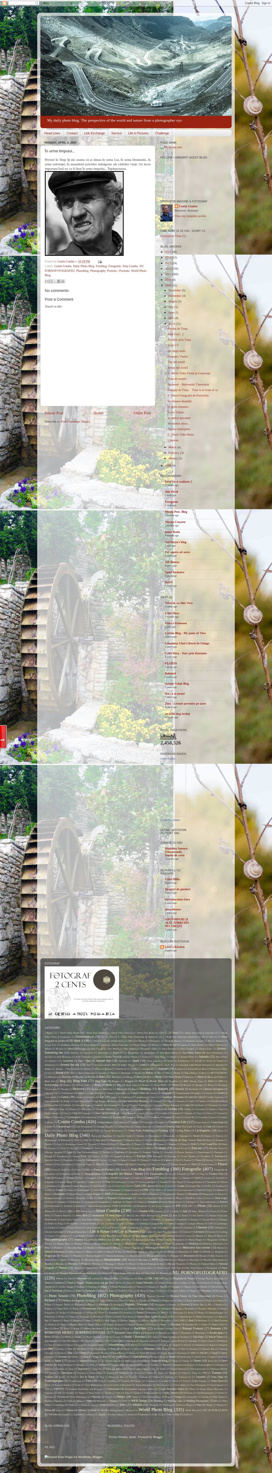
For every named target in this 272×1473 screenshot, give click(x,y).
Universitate (114, 1389)
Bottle (109, 1084)
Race (173, 1316)
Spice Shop (159, 1356)
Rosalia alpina (217, 1332)
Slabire (82, 1352)
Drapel (138, 1144)
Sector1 (187, 1345)
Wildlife (137, 1404)
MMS (196, 1251)
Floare (163, 1164)
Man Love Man (123, 1239)
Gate (108, 1181)
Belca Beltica (191, 1073)
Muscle (48, 1264)
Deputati (184, 1136)
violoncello (191, 1397)
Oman (190, 1278)
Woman (70, 1410)
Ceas (124, 1105)
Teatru (163, 1369)
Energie (48, 1156)
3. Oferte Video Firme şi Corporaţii (189, 373)
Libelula (188, 1227)
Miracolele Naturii (136, 1251)
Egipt (69, 1152)
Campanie (167, 1093)
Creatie (160, 1122)
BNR (221, 1081)
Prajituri (48, 1308)
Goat (161, 1186)
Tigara (161, 1373)
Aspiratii (219, 1065)
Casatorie (157, 1101)
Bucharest (78, 1088)
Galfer (137, 1178)
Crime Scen (201, 1122)
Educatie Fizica (216, 1148)
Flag (131, 1164)
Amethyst (88, 1052)
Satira (69, 1345)
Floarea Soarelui (179, 1164)
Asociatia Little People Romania (195, 1065)
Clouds (112, 1113)
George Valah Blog (177, 683)
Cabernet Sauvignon (213, 1089)
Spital (47, 1360)
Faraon (144, 1160)
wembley (59, 1405)
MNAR (206, 1251)
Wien (122, 1404)
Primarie (105, 1308)
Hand (47, 1194)
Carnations (140, 1097)
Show (174, 1349)
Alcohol (59, 1048)
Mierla (220, 1247)
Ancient (48, 1056)
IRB (70, 1211)
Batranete (125, 1073)
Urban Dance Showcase (212, 1389)
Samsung (130, 1341)
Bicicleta (66, 1076)
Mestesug (150, 1247)
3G (102, 1037)
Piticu (122, 1300)
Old (150, 1278)
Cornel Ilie (189, 1117)
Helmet (180, 1194)
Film (98, 1164)
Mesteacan (103, 1247)
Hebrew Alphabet (150, 1194)
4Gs (211, 1037)
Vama (81, 1393)
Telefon (52, 1373)
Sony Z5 (107, 1356)
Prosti (101, 1312)
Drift (193, 1144)
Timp (194, 1373)
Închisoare (75, 1202)
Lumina (170, 1235)
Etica (107, 1156)
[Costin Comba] (173, 815)
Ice (187, 1198)
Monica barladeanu (115, 1255)
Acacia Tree (50, 1045)
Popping (79, 1304)
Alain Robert (197, 1045)
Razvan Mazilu (149, 1320)
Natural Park (92, 1268)
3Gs (111, 1037)
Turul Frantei (163, 1385)
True (185, 1381)
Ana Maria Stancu (192, 1052)
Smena (132, 1353)
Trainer (156, 1377)
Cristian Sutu (123, 1126)
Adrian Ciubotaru (120, 1045)
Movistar (143, 1260)
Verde (221, 1393)
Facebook (91, 1160)
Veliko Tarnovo (170, 1392)
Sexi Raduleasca (98, 1349)
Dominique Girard (74, 1144)
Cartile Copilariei (215, 1097)
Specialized (140, 1356)
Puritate (97, 1316)
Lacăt (121, 1223)
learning (134, 1227)
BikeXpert (117, 1077)
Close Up (99, 1113)
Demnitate (154, 1136)
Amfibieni (103, 1052)
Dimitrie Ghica (133, 1140)
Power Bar (198, 1304)
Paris (69, 1290)
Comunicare (90, 1117)
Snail (214, 1352)
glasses (151, 1185)
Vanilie (108, 1393)
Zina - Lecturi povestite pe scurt (185, 703)
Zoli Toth (166, 1414)
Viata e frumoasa (176, 623)
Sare (50, 1345)
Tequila (80, 1373)
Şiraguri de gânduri (177, 889)
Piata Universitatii (202, 1296)
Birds (158, 1076)
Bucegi (64, 1089)
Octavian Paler (111, 1278)
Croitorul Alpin (173, 1126)
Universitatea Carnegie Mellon (139, 1389)
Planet (154, 1300)
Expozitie (68, 1160)
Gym (199, 1189)
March (173, 447)
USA (59, 1393)
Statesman (142, 1360)
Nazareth (118, 1268)
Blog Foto (80, 1081)
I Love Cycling (144, 1198)
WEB (124, 1401)
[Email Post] (99, 261)
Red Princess (221, 1320)
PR (209, 1304)
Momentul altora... (179, 423)
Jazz (128, 1215)
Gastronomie (95, 1182)
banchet (102, 1073)
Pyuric (109, 1316)
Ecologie (160, 1148)
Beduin (149, 1072)
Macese (199, 1236)
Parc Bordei (201, 1286)
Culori (48, 1130)
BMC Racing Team (193, 1081)
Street (197, 1360)
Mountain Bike (92, 1260)
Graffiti (48, 1190)
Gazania (164, 1182)
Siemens (194, 1349)
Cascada (180, 1101)
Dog (59, 1144)
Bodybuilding (51, 1084)
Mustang (109, 1264)
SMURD (204, 1353)
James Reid (81, 1215)
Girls (137, 1185)
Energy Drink (79, 1156)
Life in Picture (99, 1231)
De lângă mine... (178, 351)
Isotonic (159, 1211)
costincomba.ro (105, 1122)
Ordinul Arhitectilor (168, 1282)
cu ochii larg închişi (177, 713)
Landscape (222, 1223)
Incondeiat (90, 1202)
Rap (46, 1320)
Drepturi (173, 1144)
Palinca (140, 1286)
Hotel (100, 1198)
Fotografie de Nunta (70, 1174)
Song (95, 1356)
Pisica (112, 1300)
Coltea (48, 1117)
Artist (142, 1064)
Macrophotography (56, 1239)
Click (75, 1113)
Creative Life (177, 1122)
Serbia (61, 1349)
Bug (134, 1089)
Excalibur (205, 1156)
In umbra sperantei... (180, 418)
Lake (170, 1223)
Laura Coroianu (93, 1227)
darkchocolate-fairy (177, 899)
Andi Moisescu (64, 1056)
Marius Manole (101, 1243)
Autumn (163, 1068)
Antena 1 (53, 1061)
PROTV (165, 1312)
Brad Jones (131, 1085)
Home (98, 413)
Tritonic (138, 1381)
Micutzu (174, 1247)
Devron (220, 1136)
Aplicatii (123, 1061)
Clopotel (86, 1113)
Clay (66, 1113)
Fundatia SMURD (109, 1178)
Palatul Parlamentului (122, 1286)
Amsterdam (149, 1052)
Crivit (158, 1126)
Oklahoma (128, 1278)
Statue (154, 1360)
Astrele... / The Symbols (67, 1069)
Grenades (115, 1190)
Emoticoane (204, 1152)
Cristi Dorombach (84, 1126)
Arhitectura (50, 1065)
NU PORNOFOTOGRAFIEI (200, 1272)
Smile (142, 1353)
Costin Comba (66, 261)
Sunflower (142, 1365)
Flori (194, 1164)
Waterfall (100, 1401)
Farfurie (156, 1160)
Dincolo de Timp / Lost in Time (186, 1140)
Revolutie (176, 1324)
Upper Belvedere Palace (171, 1389)
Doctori (48, 1144)
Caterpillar (53, 1105)
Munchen (194, 1260)
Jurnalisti (134, 1219)
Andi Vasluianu (83, 1056)
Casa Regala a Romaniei (105, 1101)
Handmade (59, 1194)
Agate (184, 1045)
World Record (192, 1410)
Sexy (113, 1348)
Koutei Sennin (89, 1223)
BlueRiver (173, 1081)
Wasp (79, 1401)
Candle (220, 1093)
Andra (98, 1056)
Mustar (121, 1264)
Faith (114, 1160)
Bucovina (107, 1089)
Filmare (109, 1164)
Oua (194, 1282)
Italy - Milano (199, 1211)
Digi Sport (101, 1140)
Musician (96, 1264)
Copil (177, 1117)
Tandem (60, 1369)
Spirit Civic (200, 1356)
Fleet (153, 1164)
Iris (134, 1211)
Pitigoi (132, 1300)
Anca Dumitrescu (214, 1052)
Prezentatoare (89, 1308)
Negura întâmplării (179, 429)
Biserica (189, 1077)
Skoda (60, 1353)
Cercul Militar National (167, 1105)
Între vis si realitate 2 (178, 481)
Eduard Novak (180, 1148)
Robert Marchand (93, 1328)
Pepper (193, 1290)
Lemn (164, 1227)
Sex (70, 1348)
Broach (187, 1085)
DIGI (76, 1140)
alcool (71, 1048)
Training (169, 1377)
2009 (168, 285)
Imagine (62, 1202)
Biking (129, 1077)
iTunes (213, 1211)
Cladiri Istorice (52, 1113)
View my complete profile (190, 216)
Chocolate (86, 1109)
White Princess (107, 1404)
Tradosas (143, 1377)
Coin (199, 1113)
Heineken (168, 1194)
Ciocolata (200, 1109)
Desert (196, 1135)
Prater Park (62, 1308)
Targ (71, 1369)
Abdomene (154, 1041)
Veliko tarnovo (151, 1393)
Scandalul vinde (96, 1345)
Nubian (59, 1278)
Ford (87, 1169)
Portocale (104, 1304)
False (123, 1160)
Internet (223, 1201)
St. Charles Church (111, 1360)
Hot (92, 1198)
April (172, 323)
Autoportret (147, 1069)
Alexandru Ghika (148, 1048)
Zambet (65, 1414)
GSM (145, 1189)
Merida (90, 1247)
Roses (48, 1336)
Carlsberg (126, 1097)
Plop (180, 1300)
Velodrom (188, 1393)
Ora (120, 1282)
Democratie (169, 1136)
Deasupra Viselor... (179, 356)
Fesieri (220, 1160)
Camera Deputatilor (116, 1093)
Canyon (91, 1097)
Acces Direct (90, 1045)
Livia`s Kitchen (175, 947)
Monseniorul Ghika (156, 1255)
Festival (48, 1164)
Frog (202, 1174)
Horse (69, 1198)
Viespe (135, 1397)
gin (110, 1186)
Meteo (162, 1247)
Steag (164, 1360)
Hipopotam (208, 1194)
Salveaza (117, 1341)
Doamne (219, 1140)
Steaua (175, 1360)
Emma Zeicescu (185, 1152)
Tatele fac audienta (115, 1369)
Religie (152, 1324)
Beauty (138, 1073)
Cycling (163, 1130)
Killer (51, 1223)
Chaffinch (199, 1105)
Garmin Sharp (65, 1182)
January (173, 458)
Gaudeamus (120, 1182)
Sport (58, 1360)
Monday (65, 1255)
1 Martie (49, 1033)
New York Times (193, 1268)
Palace (104, 1286)
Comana (59, 1117)
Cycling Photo (182, 1130)
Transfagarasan (54, 1380)
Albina (48, 1048)
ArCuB (198, 1061)
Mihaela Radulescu (54, 1251)
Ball (72, 1073)
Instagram (153, 1201)
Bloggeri (129, 1081)
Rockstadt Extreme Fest (165, 1328)
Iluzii (50, 1202)
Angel (173, 1056)
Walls (70, 1401)
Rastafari (77, 1320)
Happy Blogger (93, 1194)
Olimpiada (178, 1278)
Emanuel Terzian (151, 1152)
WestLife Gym (88, 1405)
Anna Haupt (221, 1056)
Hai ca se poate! (175, 693)
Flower (222, 1164)
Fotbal (124, 1169)
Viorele (204, 1397)
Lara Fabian (75, 1227)
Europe (141, 1156)
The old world (176, 362)
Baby (224, 1069)
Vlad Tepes (218, 1397)
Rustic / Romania (135, 1336)
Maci (210, 1236)
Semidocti (200, 1345)
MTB (155, 1259)
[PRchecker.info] (171, 147)
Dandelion (107, 1136)
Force (78, 1169)
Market (116, 1243)
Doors (104, 1144)
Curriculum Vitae (170, 236)
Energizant (62, 1156)
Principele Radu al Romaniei (142, 1308)
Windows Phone (184, 1405)
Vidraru (108, 1397)
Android (146, 1056)
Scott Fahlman (149, 1345)
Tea (153, 1369)
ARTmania (155, 1065)
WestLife (73, 1405)
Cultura (59, 1130)
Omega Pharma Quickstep (211, 1278)
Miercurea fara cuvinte (196, 1247)
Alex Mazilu (113, 1048)
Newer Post (54, 413)
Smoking (181, 1353)
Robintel (170, 673)
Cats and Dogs (82, 1105)
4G (203, 1037)
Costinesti (121, 1122)
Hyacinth (112, 1198)
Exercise (219, 1156)
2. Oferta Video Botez (181, 434)
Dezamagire (50, 1140)
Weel (215, 1401)
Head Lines (52, 133)
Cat (212, 1101)
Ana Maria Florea (169, 1052)
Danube (140, 1136)
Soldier (75, 1356)
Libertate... (174, 440)
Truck (175, 1381)
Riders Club (218, 1324)
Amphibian (133, 1052)
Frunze (70, 1177)
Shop (164, 1349)
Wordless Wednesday (111, 1410)
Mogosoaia (50, 1255)
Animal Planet (187, 1056)
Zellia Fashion (116, 1414)
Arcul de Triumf (215, 1061)
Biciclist (79, 1076)
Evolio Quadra (188, 1156)
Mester (116, 1247)
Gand (162, 1178)
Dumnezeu (122, 1148)
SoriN (168, 582)
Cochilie (163, 1113)
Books (98, 1084)
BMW (211, 1081)
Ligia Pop (161, 1232)
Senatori (223, 1345)
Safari (155, 1337)
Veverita (61, 1396)
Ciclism (172, 1109)
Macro (220, 1236)
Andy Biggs (160, 1056)
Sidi (183, 1349)
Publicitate (50, 1316)
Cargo (114, 1097)
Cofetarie (188, 1113)
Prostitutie (114, 1312)
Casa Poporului (81, 1101)
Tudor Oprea (217, 1380)
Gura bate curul (185, 1190)
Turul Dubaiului (144, 1385)
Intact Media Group (171, 1202)
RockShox (140, 1328)
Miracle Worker (114, 1251)
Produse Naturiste (207, 1308)
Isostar (144, 1211)
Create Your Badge (170, 820)
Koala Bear (72, 1223)
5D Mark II (76, 1040)
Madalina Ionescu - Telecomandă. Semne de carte (177, 852)
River (56, 1328)
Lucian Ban (105, 1236)
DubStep (86, 1148)
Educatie (197, 1148)
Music (84, 1263)
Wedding (158, 1400)
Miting (170, 1251)
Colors (209, 1113)
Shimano (149, 1348)
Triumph (150, 1381)
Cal (55, 1093)
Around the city (69, 1064)
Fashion (168, 1160)
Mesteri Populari (132, 1247)
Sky (70, 1352)
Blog (62, 1081)
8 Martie (140, 1041)
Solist (85, 1356)
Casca (169, 1101)
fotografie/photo (93, 1173)
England (95, 1156)
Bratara (145, 1085)
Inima (141, 1202)
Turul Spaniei (217, 1385)
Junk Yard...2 (176, 334)
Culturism (73, 1130)
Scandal (80, 1345)
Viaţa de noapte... (178, 378)
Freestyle (181, 1174)
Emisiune (168, 1152)
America (75, 1052)
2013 (168, 263)
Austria (134, 1069)
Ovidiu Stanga (66, 1286)
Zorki (186, 1414)
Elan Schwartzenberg (87, 1152)
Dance (94, 1136)
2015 (168, 252)
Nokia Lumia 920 (122, 1273)
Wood (93, 1410)
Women (82, 1410)
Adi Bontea (172, 562)
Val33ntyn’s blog (175, 542)
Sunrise (154, 1365)
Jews (175, 1215)
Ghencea (52, 1186)
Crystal (188, 1126)
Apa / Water (84, 1060)
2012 (168, 268)
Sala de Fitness (216, 1336)
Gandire (174, 1178)
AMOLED (118, 1052)
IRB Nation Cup (84, 1211)
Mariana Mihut (81, 1243)
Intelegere (191, 1202)
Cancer (208, 1093)
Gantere (186, 1178)
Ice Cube (197, 1198)
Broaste (199, 1085)
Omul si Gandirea (54, 1282)
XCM (214, 1410)
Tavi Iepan (142, 1369)
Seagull (176, 1345)
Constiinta (154, 1117)
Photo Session (58, 1296)
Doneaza (92, 1144)
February (174, 452)
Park (78, 1290)
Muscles (60, 1264)
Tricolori (125, 1381)
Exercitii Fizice (52, 1160)
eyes (79, 1160)
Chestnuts (213, 1105)
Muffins (169, 1260)
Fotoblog (101, 266)
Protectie (127, 1312)
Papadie (163, 1286)
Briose (175, 1084)
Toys (131, 1377)
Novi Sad (150, 1273)
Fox (171, 1174)
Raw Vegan (110, 1320)
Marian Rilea (63, 1243)
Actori (104, 1045)
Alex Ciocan (97, 1048)
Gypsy (209, 1190)
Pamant (151, 1286)
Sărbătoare (222, 1341)
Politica (220, 1300)
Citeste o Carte (216, 1109)
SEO (50, 1348)
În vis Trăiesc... (177, 412)
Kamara (157, 1219)
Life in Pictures (138, 133)
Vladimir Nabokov (54, 1401)
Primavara (119, 1308)
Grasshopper (83, 1190)
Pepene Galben (178, 1290)
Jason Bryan (115, 1215)
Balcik (59, 1072)
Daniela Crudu (124, 1136)
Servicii (116, 133)
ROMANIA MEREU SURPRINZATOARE (75, 1332)
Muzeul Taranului (177, 1264)
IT (168, 1211)
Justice (146, 1219)
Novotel (164, 1273)
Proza (191, 1312)
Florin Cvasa (207, 1164)
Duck (97, 1148)
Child (224, 1105)
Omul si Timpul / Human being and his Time (90, 1282)
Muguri (181, 1260)
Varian (136, 1393)
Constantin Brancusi (135, 1117)
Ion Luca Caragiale (161, 1206)
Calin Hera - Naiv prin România (186, 653)
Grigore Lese (131, 1190)
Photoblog (82, 270)
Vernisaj (48, 1397)
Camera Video (138, 1093)
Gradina (220, 1186)
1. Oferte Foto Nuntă (94, 1033)
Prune (201, 1312)
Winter (48, 1410)
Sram (94, 1360)
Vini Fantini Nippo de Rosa (156, 1397)
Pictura (219, 1296)
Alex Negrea (130, 1048)
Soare (51, 1356)
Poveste (185, 1304)
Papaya (187, 1286)
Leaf (124, 1227)
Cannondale (50, 1097)
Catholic (67, 1105)
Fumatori (91, 1178)
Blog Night (101, 1081)
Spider (172, 1356)
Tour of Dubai (107, 1377)
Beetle (177, 1073)
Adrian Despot (140, 1045)
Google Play (194, 1186)
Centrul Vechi (137, 1105)
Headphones (121, 1194)
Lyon (188, 1236)
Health (134, 1194)
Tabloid (48, 1369)
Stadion (128, 1360)
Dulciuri (108, 1148)
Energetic (219, 1152)
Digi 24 (87, 1140)
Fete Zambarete (64, 1164)
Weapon (113, 1400)
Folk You (66, 1169)
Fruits (48, 1177)
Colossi (220, 1113)
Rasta (66, 1320)
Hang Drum (75, 1194)
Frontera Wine (216, 1173)
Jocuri (185, 1215)
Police (209, 1300)
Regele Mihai (77, 1324)
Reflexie (52, 1324)
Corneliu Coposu (207, 1117)
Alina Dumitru (169, 1048)
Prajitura (219, 1304)
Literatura (199, 1231)
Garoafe (80, 1182)
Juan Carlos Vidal (69, 1219)
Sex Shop (81, 1349)
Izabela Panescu (63, 1215)
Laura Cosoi (111, 1227)
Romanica (149, 1332)
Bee (159, 1073)
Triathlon (111, 1381)
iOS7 (190, 1206)
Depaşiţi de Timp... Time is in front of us (193, 390)
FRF (193, 1174)
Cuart (199, 1126)
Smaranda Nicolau (100, 1353)
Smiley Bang (167, 1353)
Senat (212, 1345)
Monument (189, 1255)
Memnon (58, 1247)
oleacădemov (173, 909)
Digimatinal (116, 1140)
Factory (103, 1160)
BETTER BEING (219, 1073)
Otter (184, 1282)
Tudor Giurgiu (199, 1381)
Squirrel (83, 1360)
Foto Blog (138, 1169)
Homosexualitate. (53, 1198)
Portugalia (160, 1304)
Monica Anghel (93, 1255)
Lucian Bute (121, 1236)
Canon (64, 1097)
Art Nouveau (100, 1065)
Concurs (117, 1117)
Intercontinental (207, 1202)
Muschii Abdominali (214, 1260)
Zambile (90, 1414)
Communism (73, 1117)
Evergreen (171, 501)
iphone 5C (218, 1206)
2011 (168, 274)
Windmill (153, 1405)
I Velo (159, 1198)
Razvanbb (166, 1320)
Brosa (210, 1085)
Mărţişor (157, 1243)
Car (102, 1097)
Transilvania (75, 1381)
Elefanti (106, 1152)
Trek (100, 1381)
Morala (202, 1255)
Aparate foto (103, 1060)
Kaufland (182, 1219)
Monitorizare (136, 1255)
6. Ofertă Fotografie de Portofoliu (188, 395)
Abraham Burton (172, 1041)
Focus (54, 1169)
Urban (192, 1389)
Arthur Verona (127, 1065)
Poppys (91, 1304)
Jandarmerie (98, 1215)
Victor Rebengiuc (77, 1397)
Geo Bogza (177, 1182)
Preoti (75, 1308)
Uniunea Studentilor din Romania (86, 1389)
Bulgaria (163, 1088)
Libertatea (219, 1227)
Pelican (162, 1290)
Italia (176, 1211)
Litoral (211, 1232)
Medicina (193, 1243)
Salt (107, 1341)
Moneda (77, 1255)
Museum (72, 1263)
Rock (126, 1328)
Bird (149, 1077)
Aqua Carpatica (154, 1061)
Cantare (79, 1097)
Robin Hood (113, 1328)
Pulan (62, 1316)
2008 (168, 465)
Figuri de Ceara (84, 1164)
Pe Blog (141, 1290)
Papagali (176, 1286)
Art (88, 1064)
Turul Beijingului (93, 1385)
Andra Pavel (111, 1056)
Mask (168, 1243)
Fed (178, 1160)
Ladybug (143, 1223)
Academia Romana (70, 1045)
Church (159, 1109)
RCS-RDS (180, 1320)
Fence (198, 1160)
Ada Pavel (171, 491)
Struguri (81, 1365)
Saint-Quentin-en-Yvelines (176, 1337)
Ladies (131, 1223)
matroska (180, 1243)
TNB (204, 1373)
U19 (47, 1389)
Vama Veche (94, 1393)
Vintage (178, 1396)
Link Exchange (94, 133)
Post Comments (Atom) (75, 421)
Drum (63, 1148)
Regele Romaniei (115, 1324)
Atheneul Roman (103, 1069)
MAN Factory (104, 1239)
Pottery (172, 1304)
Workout (130, 1410)
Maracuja (164, 1239)
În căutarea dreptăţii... (181, 401)
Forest (97, 1169)
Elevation (133, 1152)
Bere (204, 1073)
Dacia (220, 1130)
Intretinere (142, 1206)
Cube (209, 1126)
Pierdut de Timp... (179, 328)
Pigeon (92, 1300)
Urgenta (48, 1393)
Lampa (180, 1223)
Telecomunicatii (198, 1369)
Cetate (186, 1105)
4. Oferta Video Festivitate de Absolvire (138, 1037)
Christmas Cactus (142, 1109)
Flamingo (142, 1164)
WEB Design (139, 1400)
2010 (168, 279)
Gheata (224, 1182)
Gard (197, 1177)
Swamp (220, 1365)
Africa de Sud (169, 1044)
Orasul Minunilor (145, 1282)
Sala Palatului (51, 1341)
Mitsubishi (183, 1251)
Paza (130, 1290)
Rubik (68, 1337)
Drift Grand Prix (208, 1144)
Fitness (120, 1164)
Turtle (78, 1385)
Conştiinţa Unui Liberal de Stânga (187, 643)
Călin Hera (172, 613)
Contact (72, 133)
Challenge (162, 133)
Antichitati (68, 1060)
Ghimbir (65, 1186)
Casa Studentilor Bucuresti (135, 1101)
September (175, 295)
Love (92, 1236)
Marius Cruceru (175, 522)
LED (145, 1227)
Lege (154, 1227)
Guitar (170, 1190)
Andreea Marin (129, 1056)
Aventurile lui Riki (197, 1069)
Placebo (143, 1300)
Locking (223, 1232)
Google (180, 1185)
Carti (200, 1097)
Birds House (175, 1076)
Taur (130, 1369)
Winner (220, 1405)
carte (190, 1097)
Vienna (121, 1396)
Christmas (125, 1109)
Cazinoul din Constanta (105, 1105)
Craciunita (148, 1122)
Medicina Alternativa (213, 1243)
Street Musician (65, 1365)
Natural (77, 1268)
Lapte (62, 1227)
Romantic (186, 1332)
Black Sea (50, 1081)
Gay (132, 1182)
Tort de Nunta (87, 1376)
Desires (207, 1136)
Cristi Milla (172, 879)
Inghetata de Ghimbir (123, 1202)
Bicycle (91, 1076)
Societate (62, 1356)
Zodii (154, 1414)
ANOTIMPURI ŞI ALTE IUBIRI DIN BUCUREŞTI (177, 923)
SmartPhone (119, 1353)
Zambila (78, 1414)
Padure (80, 1286)
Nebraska (131, 1268)
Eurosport (158, 1156)
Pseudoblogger (216, 1312)
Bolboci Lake (83, 1085)
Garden (207, 1178)
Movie (131, 1260)
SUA (91, 1365)
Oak (70, 1278)
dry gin (74, 1148)
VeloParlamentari (205, 1393)
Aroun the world (178, 367)
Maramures (178, 1239)
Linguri (174, 1232)
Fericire (209, 1160)
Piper (102, 1300)
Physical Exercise (156, 1296)
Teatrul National (178, 1369)
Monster (175, 1255)
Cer (150, 1105)
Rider (205, 1324)
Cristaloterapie (63, 1126)
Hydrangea (126, 1198)
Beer (168, 1073)
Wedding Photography (197, 1400)
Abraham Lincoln (194, 1041)
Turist (47, 1385)
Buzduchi (193, 1089)
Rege (63, 1324)
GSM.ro (159, 1190)
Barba (114, 1073)
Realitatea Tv (204, 1320)
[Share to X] (55, 281)
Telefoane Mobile (218, 1369)
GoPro (208, 1186)
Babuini (214, 1069)
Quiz (164, 1316)
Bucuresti (122, 1089)
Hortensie (80, 1198)
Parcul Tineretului (53, 1290)
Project (63, 1312)
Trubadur (163, 1381)
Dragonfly (125, 1144)
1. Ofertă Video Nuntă (68, 1033)
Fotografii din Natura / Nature (124, 1173)
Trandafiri (201, 1376)
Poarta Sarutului (194, 1300)
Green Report (100, 1190)
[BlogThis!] (51, 281)
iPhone (201, 1205)
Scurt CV (173, 345)
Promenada (76, 1312)
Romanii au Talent (168, 1332)
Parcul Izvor (218, 1286)
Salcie (98, 1341)
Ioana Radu (172, 532)
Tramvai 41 (185, 1377)
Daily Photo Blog (83, 266)
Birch (139, 1076)
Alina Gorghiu (187, 1048)
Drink (224, 1144)
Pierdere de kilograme (73, 1300)
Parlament (90, 1290)
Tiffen (150, 1373)
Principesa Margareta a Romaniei (177, 1308)
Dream (149, 1144)
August (173, 301)
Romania (215, 1328)
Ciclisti (187, 1109)
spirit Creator (217, 1356)
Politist (48, 1304)
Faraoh (133, 1160)
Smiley (153, 1353)
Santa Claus (206, 1341)
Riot (47, 1328)
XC (205, 1410)
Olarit (140, 1278)
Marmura (129, 1243)
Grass (70, 1190)
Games (149, 1177)
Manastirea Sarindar (145, 1239)
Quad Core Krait (124, 1316)
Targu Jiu (96, 1369)
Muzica (193, 1264)
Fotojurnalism (157, 1173)
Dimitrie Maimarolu (155, 1140)
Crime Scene (217, 1122)
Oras (129, 1282)
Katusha (169, 1219)
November (175, 290)
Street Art (212, 1360)
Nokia (105, 1273)
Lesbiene (175, 1227)
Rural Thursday (94, 1337)
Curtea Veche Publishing (141, 1130)
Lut (180, 1236)
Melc (47, 1247)
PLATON (171, 663)
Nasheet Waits (208, 1264)
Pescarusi (206, 1290)
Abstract (220, 1041)
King (60, 1223)
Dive (208, 1140)
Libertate (201, 1227)
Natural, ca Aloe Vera (179, 603)
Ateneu (87, 1069)
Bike (102, 1076)
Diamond (65, 1140)
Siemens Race (208, 1349)
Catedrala (222, 1101)
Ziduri (131, 1414)
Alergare (82, 1048)
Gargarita (49, 1182)
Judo (109, 1219)
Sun (130, 1365)
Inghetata (103, 1202)
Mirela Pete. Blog (176, 511)
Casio (191, 1101)
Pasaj (102, 1290)
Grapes (59, 1189)
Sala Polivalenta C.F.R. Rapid (76, 1341)
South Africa (122, 1356)
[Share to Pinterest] (63, 281)
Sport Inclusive (174, 572)
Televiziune (66, 1372)
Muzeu (132, 1264)
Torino (62, 1377)
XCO (224, 1410)
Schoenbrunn (116, 1344)
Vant (118, 1393)
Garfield (220, 1178)
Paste (121, 1290)
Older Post (142, 413)
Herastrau (193, 1194)
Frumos (58, 1178)
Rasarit (56, 1320)
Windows (167, 1405)
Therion (138, 1373)
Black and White (216, 1077)
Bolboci (67, 1085)
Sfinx (137, 1349)
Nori (138, 1273)
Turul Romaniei (198, 1385)
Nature (106, 1267)
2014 (168, 257)
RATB (98, 1320)
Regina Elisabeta (137, 1324)
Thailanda (124, 1373)
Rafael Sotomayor (205, 1316)
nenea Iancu (147, 1268)
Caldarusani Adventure (73, 1093)
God (170, 1186)
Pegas (152, 1290)
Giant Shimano (81, 1186)
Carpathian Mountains (173, 1097)
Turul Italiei (180, 1385)
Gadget (126, 1178)
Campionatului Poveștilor (188, 1093)
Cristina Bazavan (143, 1126)
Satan (59, 1345)
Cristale (48, 1126)
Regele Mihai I (95, 1324)
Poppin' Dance (63, 1304)
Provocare (178, 1312)
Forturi (109, 1169)
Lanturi (51, 1227)
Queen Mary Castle (147, 1316)
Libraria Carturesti (53, 1232)
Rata (88, 1320)
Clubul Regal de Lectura (132, 1113)
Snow (224, 1352)
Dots (113, 1144)
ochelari (96, 1278)
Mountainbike (112, 1259)
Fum (80, 1178)
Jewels (164, 1215)
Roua (57, 1337)
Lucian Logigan (140, 1235)
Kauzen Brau (209, 1219)
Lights (149, 1232)
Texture (110, 1373)
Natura (63, 1267)
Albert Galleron (216, 1045)
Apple (135, 1060)
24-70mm (173, 1032)
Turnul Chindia (62, 1385)
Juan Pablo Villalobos (92, 1219)
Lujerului (157, 1236)
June (172, 312)
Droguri (52, 1148)
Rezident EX (191, 1324)
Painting (92, 1286)
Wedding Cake (174, 1400)
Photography (97, 270)
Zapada (101, 1414)
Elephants (119, 1152)
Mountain (75, 1260)
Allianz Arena (205, 1048)
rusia (117, 1337)
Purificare (84, 1316)
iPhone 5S (50, 1211)
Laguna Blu (157, 1223)
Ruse (108, 1337)
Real (191, 1320)
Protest (140, 1312)
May (172, 318)
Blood (142, 1081)
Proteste (152, 1312)
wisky (59, 1410)
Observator (82, 1278)
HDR (107, 1194)
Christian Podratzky (105, 1109)
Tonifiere (49, 1376)
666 (130, 1041)
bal (49, 1073)
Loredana (63, 1236)
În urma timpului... (179, 406)
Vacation (70, 1393)
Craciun (135, 1122)
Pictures (50, 1300)
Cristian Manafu (105, 1126)
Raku (221, 1316)
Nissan (52, 1273)
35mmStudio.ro (84, 1036)
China (61, 1109)
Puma (72, 1316)
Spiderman (185, 1356)
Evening (172, 1156)
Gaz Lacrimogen (147, 1182)
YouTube (53, 1414)
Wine (199, 1404)
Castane (202, 1101)
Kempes (223, 1219)
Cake (47, 1093)
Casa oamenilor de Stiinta (57, 1101)
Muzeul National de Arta (152, 1264)
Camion (153, 1093)
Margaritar (212, 1239)
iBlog (178, 1198)
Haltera (220, 1190)
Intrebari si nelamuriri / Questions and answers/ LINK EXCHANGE (98, 1206)
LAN (210, 1223)
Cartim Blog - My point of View (185, 633)
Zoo (177, 1414)
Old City (163, 1278)
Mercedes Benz (74, 1247)
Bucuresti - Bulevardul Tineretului (188, 384)
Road (66, 1328)
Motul (63, 1260)
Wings (209, 1405)
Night (224, 1268)
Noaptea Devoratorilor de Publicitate (78, 1273)
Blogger (116, 1081)
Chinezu (73, 1109)
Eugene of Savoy (123, 1156)
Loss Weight (79, 1236)
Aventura (178, 1069)
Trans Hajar (217, 1376)
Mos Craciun (217, 1255)
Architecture (184, 1061)
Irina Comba (130, 266)
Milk (99, 1251)
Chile (51, 1109)
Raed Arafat (186, 1316)
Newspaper (212, 1268)
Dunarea (136, 1148)
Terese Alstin (95, 1373)
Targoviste (82, 1368)
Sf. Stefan (125, 1349)
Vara (127, 1393)
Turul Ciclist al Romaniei (118, 1385)
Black (200, 1076)
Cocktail (175, 1113)
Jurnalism (121, 1219)
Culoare (220, 1126)
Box (119, 1084)
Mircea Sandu (156, 1251)
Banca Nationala (86, 1073)
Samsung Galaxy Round (173, 1341)
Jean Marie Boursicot (145, 1215)
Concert (105, 1117)
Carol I (153, 1097)
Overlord (204, 1282)
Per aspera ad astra (177, 552)
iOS (178, 1205)
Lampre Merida (195, 1223)
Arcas (170, 1061)
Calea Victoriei (95, 1093)
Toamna (216, 1372)
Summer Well (117, 1365)
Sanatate (193, 1341)
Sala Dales (198, 1336)
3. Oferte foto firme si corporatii (198, 1033)
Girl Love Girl (123, 1186)
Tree (88, 1380)
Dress (184, 1144)
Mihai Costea (74, 1251)
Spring (71, 1360)
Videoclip (96, 1396)
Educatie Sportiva (53, 1152)
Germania (211, 1182)
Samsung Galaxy (148, 1341)
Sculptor (164, 1345)
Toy (122, 1377)
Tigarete (173, 1373)
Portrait (116, 1304)
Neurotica (162, 1268)
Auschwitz (121, 1069)
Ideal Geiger (221, 1198)
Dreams (160, 1144)
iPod (61, 1211)
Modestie (219, 1251)
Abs (209, 1041)
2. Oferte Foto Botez (144, 1033)
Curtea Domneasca (114, 1130)
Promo (90, 1312)
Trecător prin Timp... (181, 339)
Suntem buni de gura (184, 1365)
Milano (89, 1251)
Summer (102, 1364)
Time (184, 1373)
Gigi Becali (98, 1186)
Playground (167, 1300)
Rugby (78, 1337)
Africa (155, 1045)
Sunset (166, 1364)
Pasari (112, 1290)
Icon (208, 1198)
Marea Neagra (196, 1239)
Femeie (187, 1160)
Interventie (53, 1206)
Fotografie (114, 266)
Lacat (111, 1223)
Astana (48, 1069)
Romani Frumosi (193, 1328)
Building (145, 1088)
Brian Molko (160, 1085)
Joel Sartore (198, 1215)
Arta (114, 1064)
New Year (176, 1268)
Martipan (143, 1243)
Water (89, 1400)
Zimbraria (143, 1414)
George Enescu (194, 1182)
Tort (73, 1377)
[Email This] (47, 281)
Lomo (51, 1236)
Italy (185, 1211)
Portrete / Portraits (118, 270)
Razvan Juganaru (128, 1320)
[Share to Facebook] (59, 281)
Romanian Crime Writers (127, 1332)
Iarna (168, 1198)
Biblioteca (53, 1077)
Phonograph (221, 1290)
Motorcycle (50, 1260)
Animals (204, 1056)
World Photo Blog (156, 1409)
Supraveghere (205, 1365)
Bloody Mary (157, 1081)
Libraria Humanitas (76, 1232)
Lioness (186, 1232)
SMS (193, 1353)
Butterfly (179, 1089)
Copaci (167, 1117)
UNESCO (59, 1389)
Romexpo (200, 1332)
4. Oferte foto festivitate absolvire (180, 1037)
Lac (103, 1223)
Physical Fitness (178, 1296)
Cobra (151, 1113)
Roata (76, 1328)
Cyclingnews (202, 1130)
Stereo (186, 1360)
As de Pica (169, 1065)
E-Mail (147, 1148)
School (134, 1345)
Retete (164, 1324)
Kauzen (194, 1219)
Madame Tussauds (83, 1239)
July (171, 307)
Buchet (95, 1089)
